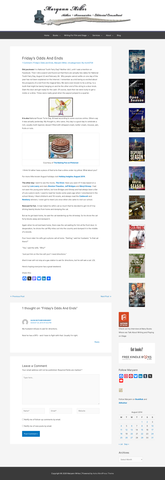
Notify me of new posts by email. (38, 426)
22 (142, 434)
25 (121, 437)
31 (152, 437)
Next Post (106, 296)
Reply (97, 342)
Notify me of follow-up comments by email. (42, 419)
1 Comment (27, 63)
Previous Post (17, 296)
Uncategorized (74, 63)
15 (142, 430)
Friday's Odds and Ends (43, 63)
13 (132, 430)
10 (152, 426)
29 (142, 437)
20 (132, 434)
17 (152, 430)
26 (126, 437)
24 (152, 434)
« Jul (121, 444)
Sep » (126, 444)
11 (121, 430)
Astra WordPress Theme (103, 473)
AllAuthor (123, 403)
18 (121, 434)
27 (132, 437)
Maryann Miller (60, 63)
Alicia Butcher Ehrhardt (41, 320)
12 (126, 430)
